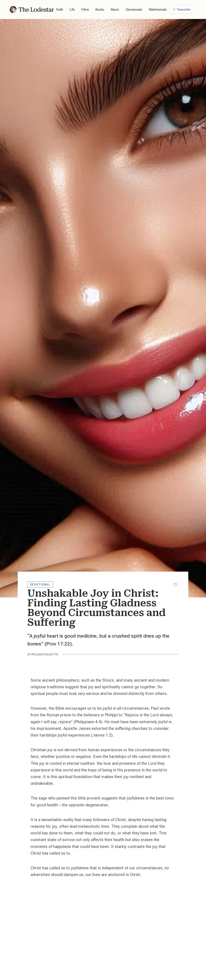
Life (72, 10)
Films (85, 10)
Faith (59, 10)
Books (99, 10)
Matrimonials (158, 10)
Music (115, 10)
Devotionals (134, 10)
